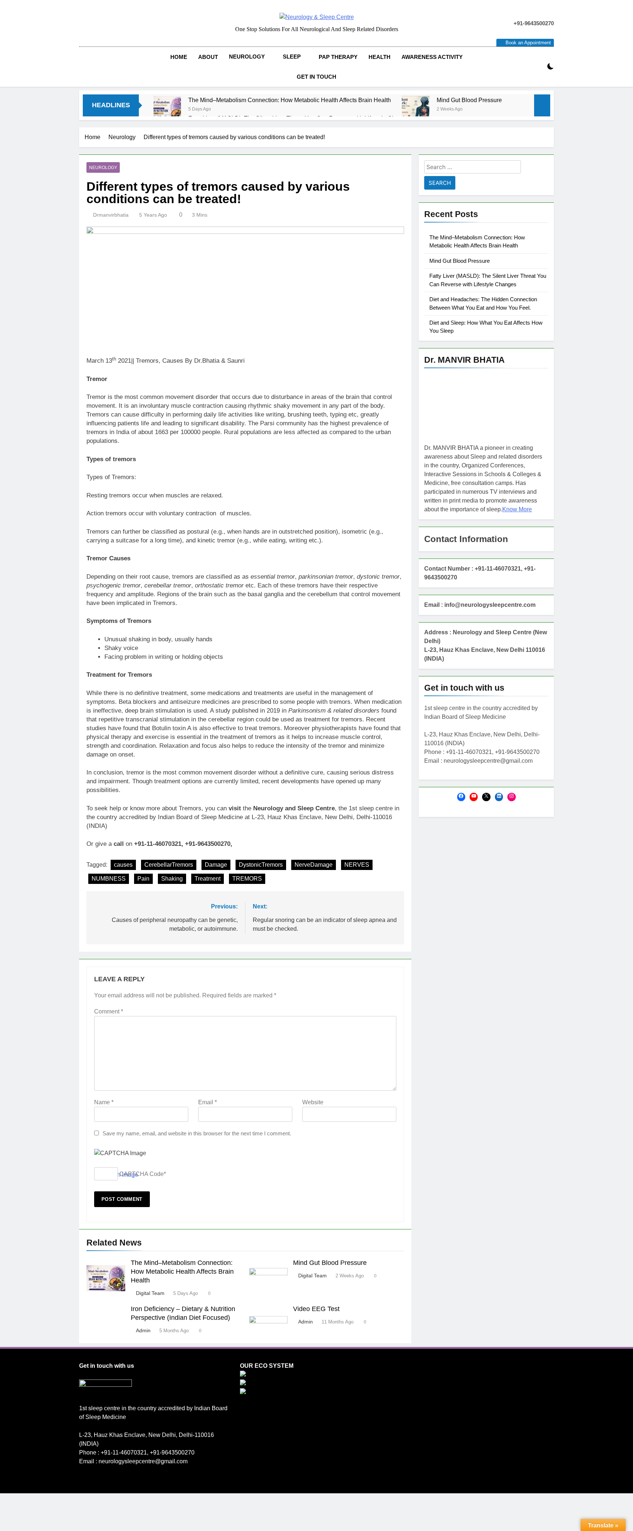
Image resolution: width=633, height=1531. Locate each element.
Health (379, 57)
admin (143, 1330)
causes (123, 865)
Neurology (247, 56)
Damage (216, 865)
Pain (143, 878)
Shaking (172, 878)
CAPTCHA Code (141, 1174)
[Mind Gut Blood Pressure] (415, 109)
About (208, 57)
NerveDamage (314, 865)
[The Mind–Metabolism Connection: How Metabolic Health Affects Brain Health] (167, 109)
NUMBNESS (109, 878)
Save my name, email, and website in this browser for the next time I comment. (197, 1133)
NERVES (356, 865)
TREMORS (247, 878)
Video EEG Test (316, 1308)
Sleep (292, 56)
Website (312, 1102)
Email (207, 1102)
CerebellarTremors (168, 865)
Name (104, 1102)
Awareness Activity (432, 57)
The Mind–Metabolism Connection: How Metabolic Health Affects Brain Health (289, 100)
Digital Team (150, 1293)
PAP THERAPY (338, 57)
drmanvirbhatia (111, 215)
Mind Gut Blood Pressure (469, 100)
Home (178, 57)
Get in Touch (316, 77)
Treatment (208, 878)
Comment (108, 1011)
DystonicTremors (261, 865)
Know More (517, 509)
